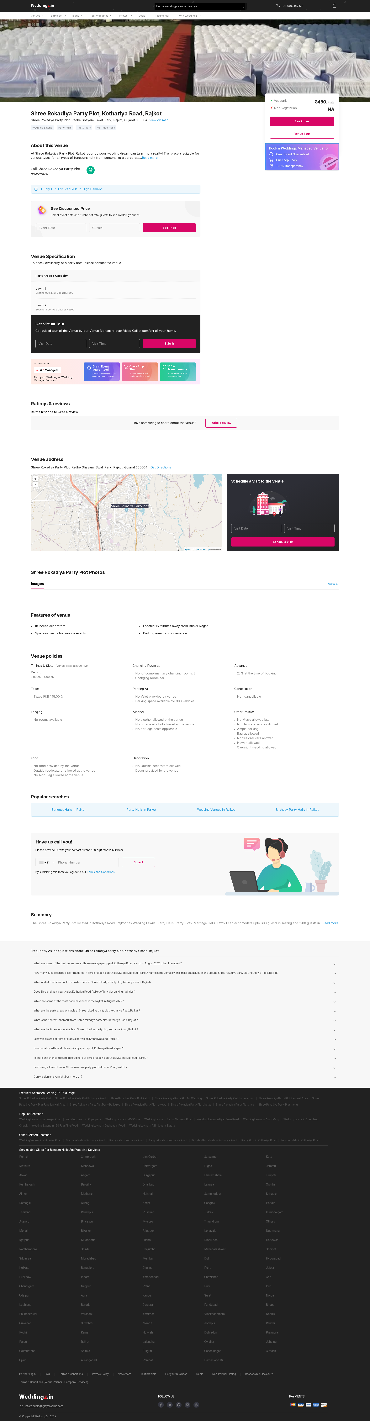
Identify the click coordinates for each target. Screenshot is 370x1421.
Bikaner (86, 1231)
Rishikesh (211, 1240)
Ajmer (23, 1194)
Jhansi (147, 1240)
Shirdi (85, 1249)
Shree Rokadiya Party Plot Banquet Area (283, 1098)
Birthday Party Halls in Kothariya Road (214, 1140)
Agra (84, 1295)
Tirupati (271, 1175)
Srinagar (271, 1194)
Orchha (270, 1184)
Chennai (148, 1268)
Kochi (23, 1332)
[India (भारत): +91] (45, 862)
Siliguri (147, 1351)
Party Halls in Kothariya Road (126, 1140)
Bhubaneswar (28, 1314)
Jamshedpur (212, 1194)
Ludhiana (25, 1305)
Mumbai (148, 1258)
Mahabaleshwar (214, 1249)
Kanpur (147, 1295)
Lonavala (210, 1231)
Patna (146, 1286)
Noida (270, 1295)
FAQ (47, 1374)
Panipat (148, 1360)
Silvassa (25, 1258)
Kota (269, 1157)
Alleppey (149, 1231)
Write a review (221, 422)
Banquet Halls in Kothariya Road (168, 1140)
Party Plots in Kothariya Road (259, 1140)
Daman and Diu (214, 1360)
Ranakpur (87, 1212)
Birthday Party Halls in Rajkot (297, 809)
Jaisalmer (211, 1157)
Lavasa (209, 1184)
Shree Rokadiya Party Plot (35, 1098)
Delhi (207, 1258)
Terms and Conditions (101, 872)
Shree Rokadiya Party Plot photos (191, 1104)
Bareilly (86, 1184)
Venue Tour (302, 133)
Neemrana (273, 1231)
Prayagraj (272, 1332)
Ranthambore (28, 1249)
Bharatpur (87, 1221)
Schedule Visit (283, 541)
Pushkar (148, 1212)
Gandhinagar (212, 1351)
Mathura (24, 1166)
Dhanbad (148, 1184)
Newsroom (124, 1374)
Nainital (148, 1194)
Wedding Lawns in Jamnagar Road (40, 1119)
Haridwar (272, 1240)
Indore (85, 1277)
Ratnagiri (25, 1203)
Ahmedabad (151, 1277)
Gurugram (149, 1305)
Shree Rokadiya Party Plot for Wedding (178, 1098)
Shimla (85, 1351)
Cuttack (271, 1351)
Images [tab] (37, 583)
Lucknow (25, 1277)
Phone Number (69, 862)
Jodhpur (209, 1323)
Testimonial (162, 15)
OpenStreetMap (202, 549)
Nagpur (86, 1286)
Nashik (270, 1314)
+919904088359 (39, 173)
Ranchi (270, 1323)
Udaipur (24, 1295)
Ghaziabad (211, 1277)
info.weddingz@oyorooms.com (44, 1406)
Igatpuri (24, 1240)
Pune (207, 1268)
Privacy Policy (100, 1374)
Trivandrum (211, 1221)
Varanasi (86, 1314)
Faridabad (211, 1305)
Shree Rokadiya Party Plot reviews (145, 1104)
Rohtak (24, 1157)
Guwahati (25, 1323)
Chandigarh (26, 1286)
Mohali (23, 1231)
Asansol (24, 1221)
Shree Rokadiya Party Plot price (235, 1104)
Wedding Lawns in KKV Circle (122, 1119)
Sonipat (271, 1249)
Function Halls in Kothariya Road (300, 1140)
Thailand (24, 1212)
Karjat (146, 1203)
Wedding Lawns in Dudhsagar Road (103, 1125)
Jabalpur (272, 1342)
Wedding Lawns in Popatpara (83, 1119)
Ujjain (22, 1360)
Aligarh (85, 1175)
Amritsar (148, 1314)
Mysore (148, 1221)
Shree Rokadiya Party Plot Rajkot (130, 1098)
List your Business (176, 1374)
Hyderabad (273, 1258)
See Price (169, 227)
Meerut (147, 1323)
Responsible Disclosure (259, 1374)
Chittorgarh (88, 1157)
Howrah (148, 1332)
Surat (207, 1295)
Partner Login (27, 1374)
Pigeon (188, 549)
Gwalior (209, 1342)
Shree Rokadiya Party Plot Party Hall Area (95, 1104)
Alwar (23, 1175)
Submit (169, 343)
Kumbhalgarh (274, 1212)
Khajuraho (149, 1249)
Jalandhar (149, 1342)
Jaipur (270, 1268)
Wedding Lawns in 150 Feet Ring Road (55, 1125)
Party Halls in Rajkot (141, 809)
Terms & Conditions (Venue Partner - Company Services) (53, 1382)
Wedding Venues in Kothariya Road (40, 1140)
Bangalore (87, 1268)
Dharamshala (213, 1175)
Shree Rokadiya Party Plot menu (278, 1104)
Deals (142, 15)
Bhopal (270, 1305)
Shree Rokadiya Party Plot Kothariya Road (80, 1098)
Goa (268, 1277)
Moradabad (88, 1258)
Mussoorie (88, 1240)
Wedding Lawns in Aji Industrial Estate (152, 1125)
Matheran (87, 1194)
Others (270, 1221)
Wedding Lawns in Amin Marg (261, 1119)
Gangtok (209, 1203)
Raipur (23, 1342)
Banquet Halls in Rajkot (68, 809)
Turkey (208, 1212)
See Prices (302, 121)
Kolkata (24, 1268)
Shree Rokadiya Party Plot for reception (230, 1098)
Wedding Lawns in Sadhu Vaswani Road (168, 1119)
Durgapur (149, 1175)
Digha (208, 1166)
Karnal (85, 1332)
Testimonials (148, 1374)
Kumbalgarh (27, 1184)
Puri (207, 1286)
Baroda (85, 1305)
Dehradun (210, 1332)
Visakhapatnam (214, 1314)
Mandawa (87, 1166)
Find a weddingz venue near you (177, 6)
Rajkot (85, 1342)
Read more (150, 158)
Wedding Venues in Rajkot (216, 809)
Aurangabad (89, 1360)
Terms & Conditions (71, 1374)
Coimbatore (27, 1351)
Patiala (270, 1203)
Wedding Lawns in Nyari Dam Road (218, 1119)
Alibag (85, 1203)
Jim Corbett (150, 1157)
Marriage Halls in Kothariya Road (85, 1140)
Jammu (271, 1166)
